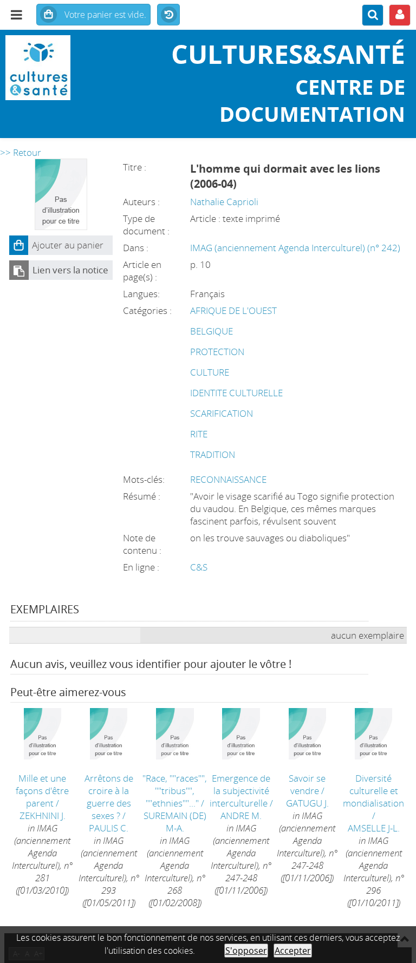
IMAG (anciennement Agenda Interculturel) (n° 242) (295, 247)
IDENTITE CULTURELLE (236, 392)
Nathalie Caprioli (224, 201)
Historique (168, 15)
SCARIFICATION (221, 413)
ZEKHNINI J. (43, 815)
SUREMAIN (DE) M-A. (175, 821)
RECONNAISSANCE (228, 479)
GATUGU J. (307, 803)
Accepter (293, 951)
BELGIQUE (211, 331)
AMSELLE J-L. (374, 828)
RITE (198, 434)
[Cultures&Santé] (69, 67)
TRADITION (212, 454)
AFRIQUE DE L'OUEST (233, 310)
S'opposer (246, 951)
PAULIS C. (108, 828)
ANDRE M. (241, 815)
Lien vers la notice (70, 270)
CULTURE (209, 372)
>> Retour (20, 152)
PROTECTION (217, 351)
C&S (198, 567)
